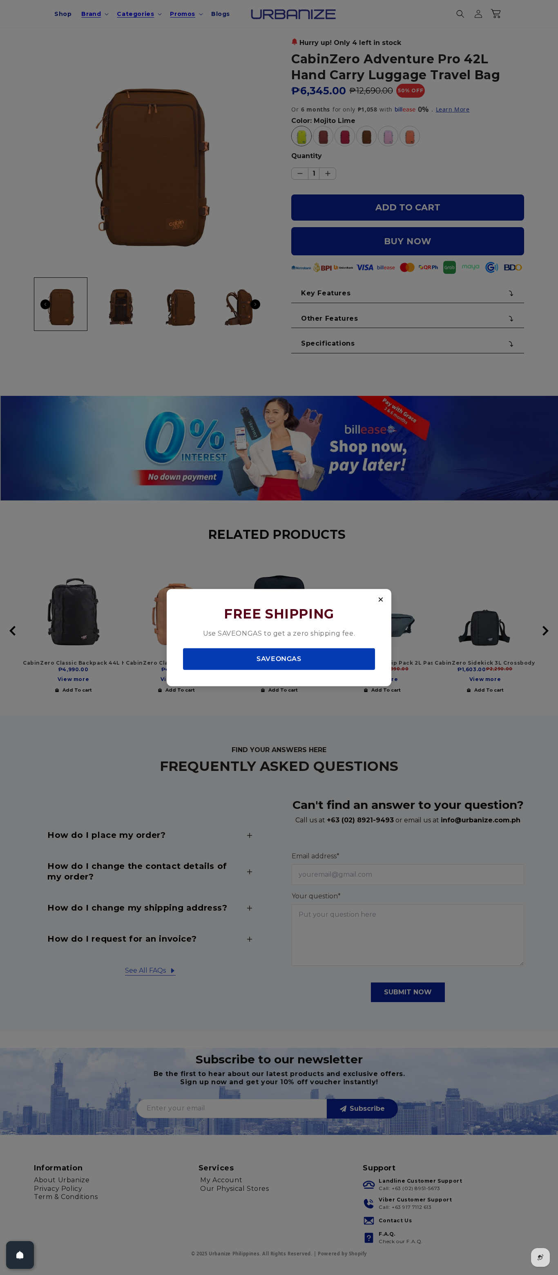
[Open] (20, 1255)
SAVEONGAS (279, 659)
